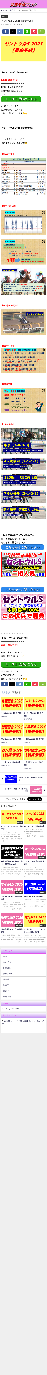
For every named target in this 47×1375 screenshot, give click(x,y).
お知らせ (6, 956)
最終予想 (4, 16)
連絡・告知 (7, 962)
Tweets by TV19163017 (11, 1009)
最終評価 (6, 985)
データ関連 (7, 996)
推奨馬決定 (7, 968)
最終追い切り (8, 973)
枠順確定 (6, 979)
